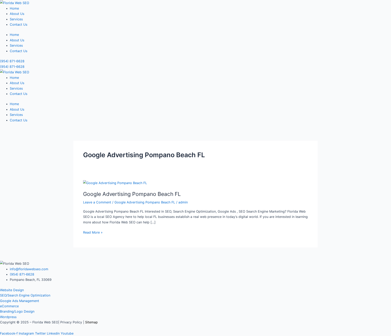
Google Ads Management (19, 301)
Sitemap (91, 322)
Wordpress (8, 317)
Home (14, 8)
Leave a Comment (97, 202)
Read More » (93, 232)
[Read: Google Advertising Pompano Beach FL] (115, 183)
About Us (17, 14)
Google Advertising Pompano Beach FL (132, 194)
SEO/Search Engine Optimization (25, 295)
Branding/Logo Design (17, 311)
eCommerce (9, 306)
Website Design (12, 290)
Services (16, 19)
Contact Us (18, 24)
